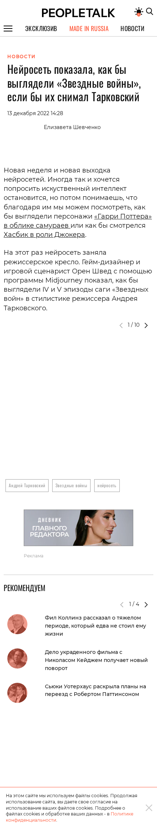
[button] (146, 325)
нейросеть (106, 485)
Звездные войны (71, 485)
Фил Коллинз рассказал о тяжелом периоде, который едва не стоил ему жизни (95, 625)
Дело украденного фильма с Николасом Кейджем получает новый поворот (96, 660)
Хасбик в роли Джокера (44, 235)
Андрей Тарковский (27, 485)
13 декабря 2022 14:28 (35, 113)
